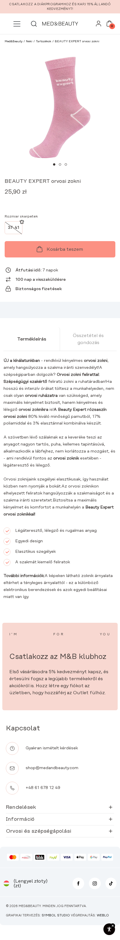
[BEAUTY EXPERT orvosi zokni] (56, 201)
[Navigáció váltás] (17, 24)
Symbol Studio (56, 915)
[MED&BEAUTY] (60, 24)
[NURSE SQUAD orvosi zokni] (10, 201)
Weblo (103, 915)
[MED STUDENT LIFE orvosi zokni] (25, 201)
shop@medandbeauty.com (52, 768)
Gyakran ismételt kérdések (52, 748)
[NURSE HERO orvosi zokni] (71, 201)
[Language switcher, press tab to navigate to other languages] (6, 883)
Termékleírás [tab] (31, 339)
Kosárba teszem (65, 249)
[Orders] (98, 25)
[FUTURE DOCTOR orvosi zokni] (41, 201)
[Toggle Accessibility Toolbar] (109, 929)
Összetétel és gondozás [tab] (88, 339)
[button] (54, 164)
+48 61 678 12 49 (43, 787)
